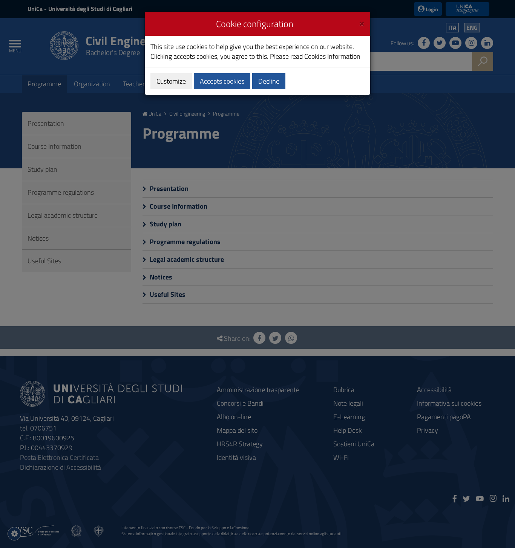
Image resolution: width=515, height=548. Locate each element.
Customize (171, 81)
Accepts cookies (222, 81)
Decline (268, 81)
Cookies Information (332, 56)
